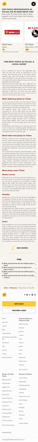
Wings (21, 418)
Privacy (4, 354)
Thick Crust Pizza (7, 420)
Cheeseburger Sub (24, 385)
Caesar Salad (23, 378)
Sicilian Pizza (6, 383)
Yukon (21, 350)
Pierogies (21, 407)
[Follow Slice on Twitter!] (27, 295)
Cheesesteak (22, 389)
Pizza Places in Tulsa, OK (26, 288)
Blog (3, 329)
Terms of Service (7, 357)
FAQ (3, 346)
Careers (4, 326)
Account (4, 350)
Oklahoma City (23, 324)
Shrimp (21, 411)
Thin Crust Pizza (7, 413)
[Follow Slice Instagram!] (35, 295)
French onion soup (24, 396)
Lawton (21, 335)
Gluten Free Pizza (7, 398)
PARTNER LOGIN (19, 310)
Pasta (20, 404)
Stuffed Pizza (6, 417)
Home (4, 318)
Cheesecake (22, 381)
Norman (21, 331)
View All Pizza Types (8, 425)
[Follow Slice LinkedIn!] (32, 295)
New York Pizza (6, 380)
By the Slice (5, 394)
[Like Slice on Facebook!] (24, 295)
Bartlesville (22, 357)
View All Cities (23, 369)
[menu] (33, 4)
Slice (6, 288)
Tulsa (20, 339)
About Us (5, 322)
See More (22, 248)
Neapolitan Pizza (7, 402)
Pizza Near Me (6, 333)
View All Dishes (23, 423)
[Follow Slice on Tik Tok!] (29, 295)
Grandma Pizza (6, 409)
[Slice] (4, 4)
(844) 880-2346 (6, 432)
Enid (20, 354)
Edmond (21, 328)
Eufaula (21, 342)
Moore (21, 346)
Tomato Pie (5, 405)
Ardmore (21, 365)
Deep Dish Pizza (7, 391)
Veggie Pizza (5, 387)
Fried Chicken (23, 400)
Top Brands (5, 342)
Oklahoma (13, 288)
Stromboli (22, 415)
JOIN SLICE (19, 304)
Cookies (21, 393)
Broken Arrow (23, 361)
